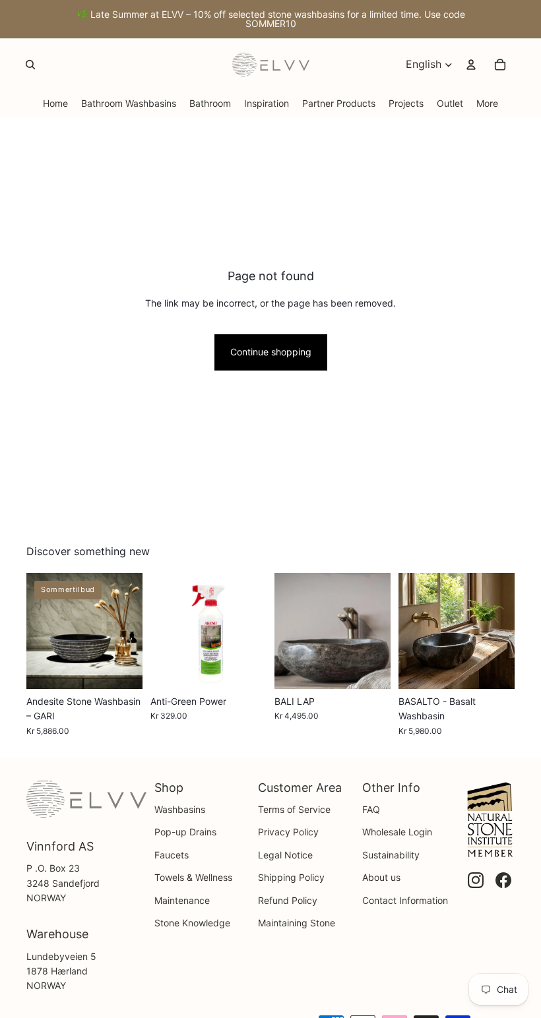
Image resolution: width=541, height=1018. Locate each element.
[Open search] (30, 64)
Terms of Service (294, 809)
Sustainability (391, 854)
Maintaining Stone (296, 922)
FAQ (371, 809)
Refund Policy (287, 900)
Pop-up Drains (185, 831)
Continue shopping (270, 351)
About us (381, 877)
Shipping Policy (291, 877)
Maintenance (182, 900)
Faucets (171, 854)
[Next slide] (132, 630)
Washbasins (179, 809)
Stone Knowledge (192, 922)
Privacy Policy (288, 831)
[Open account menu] (471, 64)
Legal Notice (285, 854)
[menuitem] (487, 103)
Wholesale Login (397, 831)
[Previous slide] (36, 630)
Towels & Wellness (193, 877)
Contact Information (405, 900)
